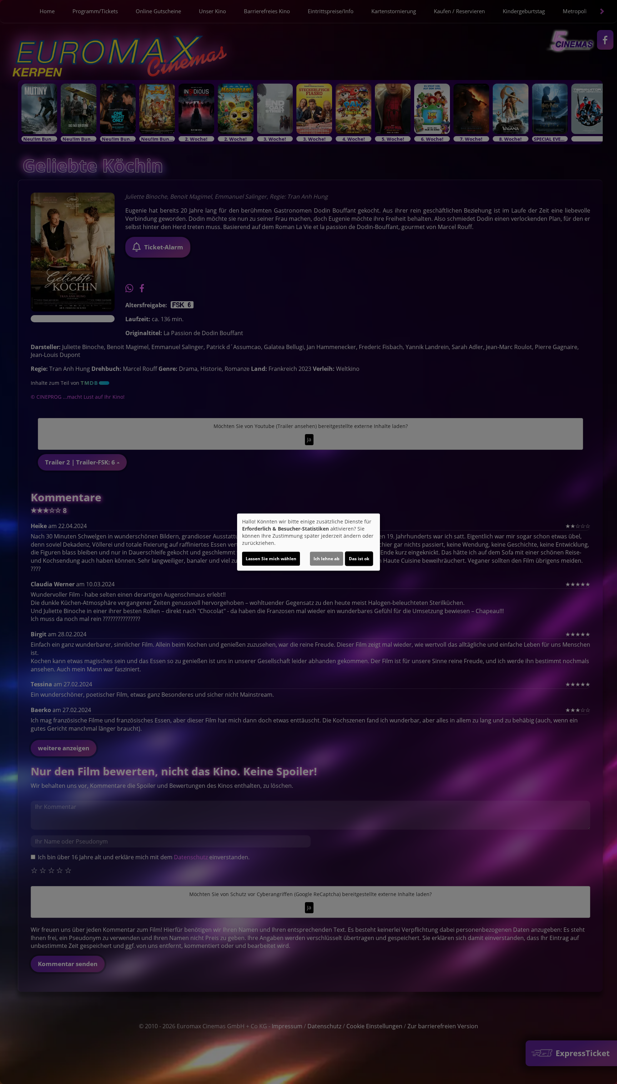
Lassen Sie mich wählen (271, 559)
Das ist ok (359, 559)
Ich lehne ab (326, 559)
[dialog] (308, 542)
